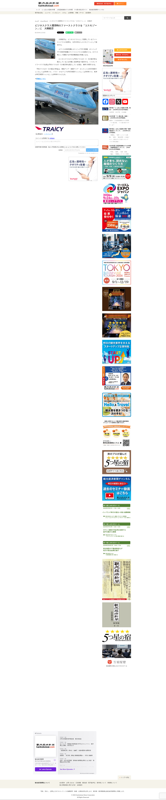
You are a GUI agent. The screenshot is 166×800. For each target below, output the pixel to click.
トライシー (48, 134)
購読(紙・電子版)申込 (104, 3)
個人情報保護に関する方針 (67, 785)
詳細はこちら (41, 79)
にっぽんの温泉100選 (48, 9)
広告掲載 (78, 782)
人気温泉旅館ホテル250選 (65, 9)
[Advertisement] (50, 169)
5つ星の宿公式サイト (81, 9)
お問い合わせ (70, 782)
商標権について (112, 782)
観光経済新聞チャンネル (96, 9)
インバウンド (44, 21)
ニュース (47, 12)
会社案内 (88, 12)
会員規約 (79, 785)
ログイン (121, 3)
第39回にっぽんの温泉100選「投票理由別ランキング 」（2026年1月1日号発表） (120, 130)
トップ (38, 9)
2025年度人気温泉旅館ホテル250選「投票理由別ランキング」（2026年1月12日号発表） (120, 147)
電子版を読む (39, 12)
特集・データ (80, 12)
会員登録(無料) (122, 50)
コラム (64, 12)
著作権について (101, 782)
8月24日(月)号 (108, 66)
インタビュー (56, 12)
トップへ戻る (125, 777)
